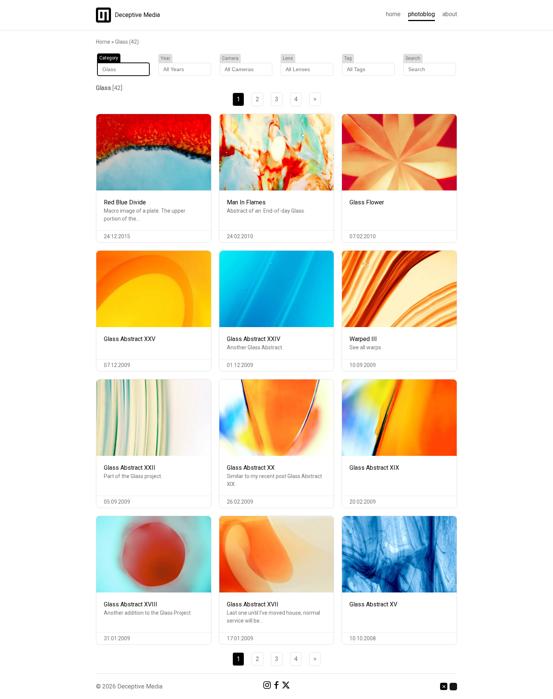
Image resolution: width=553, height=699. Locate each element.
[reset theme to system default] (444, 686)
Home (393, 14)
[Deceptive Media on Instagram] (267, 686)
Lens (288, 58)
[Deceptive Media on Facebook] (276, 686)
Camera (230, 58)
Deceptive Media (137, 15)
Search (413, 58)
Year (165, 58)
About (449, 14)
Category (108, 58)
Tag (348, 58)
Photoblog (421, 14)
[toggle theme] (453, 686)
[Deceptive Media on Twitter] (286, 686)
